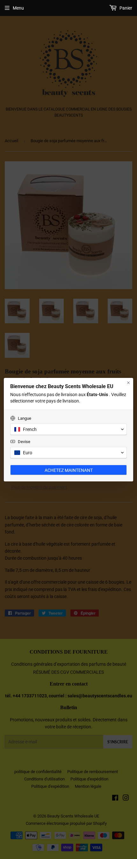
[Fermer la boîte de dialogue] (128, 382)
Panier (125, 8)
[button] (68, 429)
